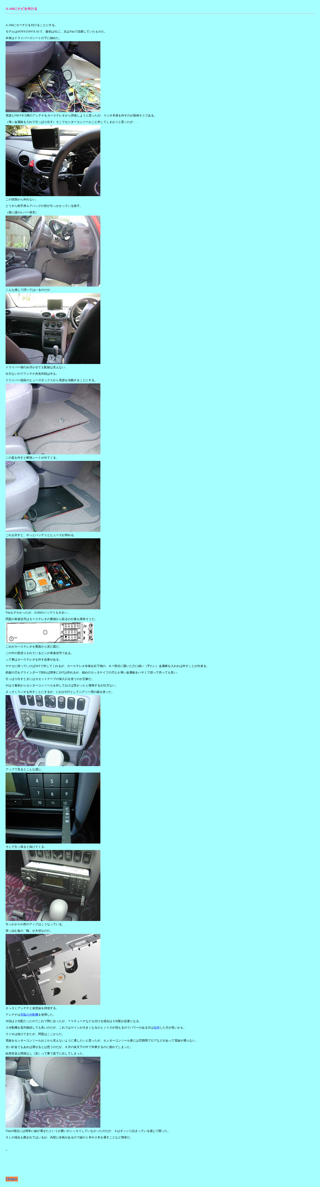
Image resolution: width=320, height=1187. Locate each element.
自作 (157, 1027)
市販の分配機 (29, 1014)
